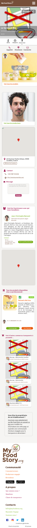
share (33, 11)
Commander (13, 328)
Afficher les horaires (10, 163)
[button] (18, 140)
